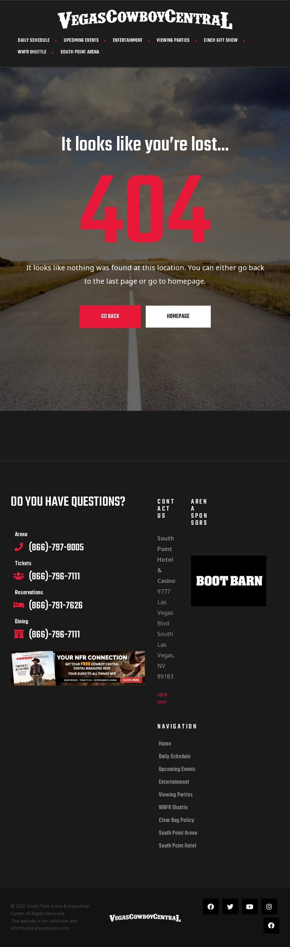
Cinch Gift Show (221, 40)
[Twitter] (230, 906)
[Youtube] (250, 906)
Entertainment (128, 40)
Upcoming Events (81, 40)
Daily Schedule (34, 40)
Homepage (178, 316)
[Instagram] (269, 906)
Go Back (110, 316)
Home (165, 744)
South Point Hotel (177, 846)
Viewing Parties (173, 40)
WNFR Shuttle (32, 52)
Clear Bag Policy (176, 820)
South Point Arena (79, 52)
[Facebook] (211, 906)
